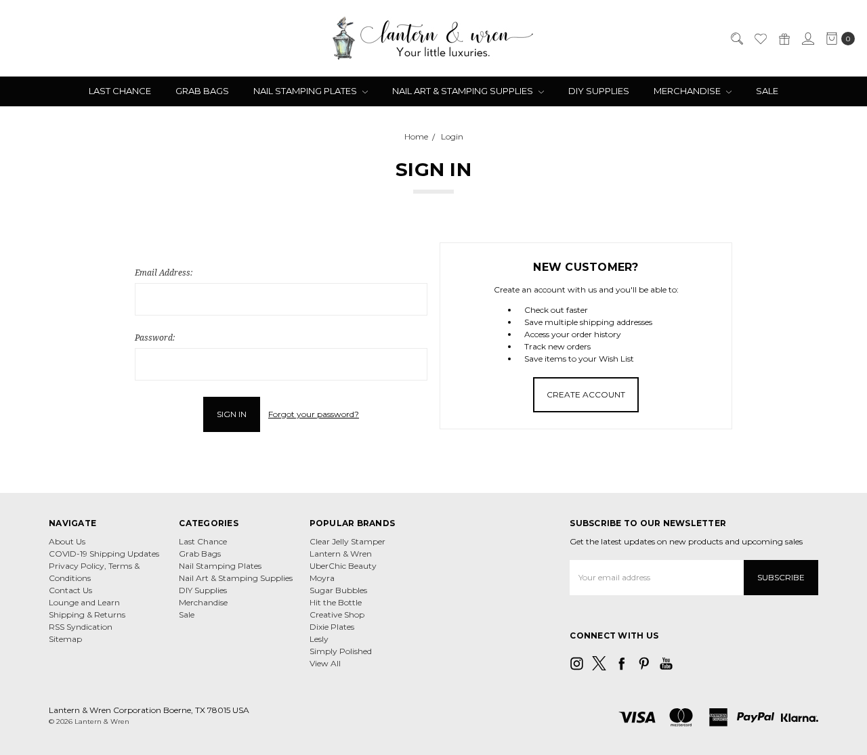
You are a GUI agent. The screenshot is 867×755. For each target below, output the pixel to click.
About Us (67, 541)
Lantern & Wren (341, 553)
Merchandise (688, 90)
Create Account (586, 394)
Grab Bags (202, 90)
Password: (155, 337)
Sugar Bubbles (338, 590)
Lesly (319, 639)
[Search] (736, 38)
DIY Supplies (598, 90)
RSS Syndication (80, 627)
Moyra (322, 578)
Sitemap (65, 639)
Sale (767, 90)
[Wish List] (760, 38)
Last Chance (120, 90)
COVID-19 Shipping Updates (104, 553)
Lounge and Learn (84, 602)
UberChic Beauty (343, 566)
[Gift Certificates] (784, 38)
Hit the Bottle (336, 602)
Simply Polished (341, 651)
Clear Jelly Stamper (347, 541)
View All (325, 663)
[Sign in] (807, 38)
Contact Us (70, 590)
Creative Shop (337, 614)
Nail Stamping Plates (306, 90)
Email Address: (163, 272)
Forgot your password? (313, 414)
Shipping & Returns (87, 614)
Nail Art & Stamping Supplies (463, 90)
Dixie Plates (332, 627)
